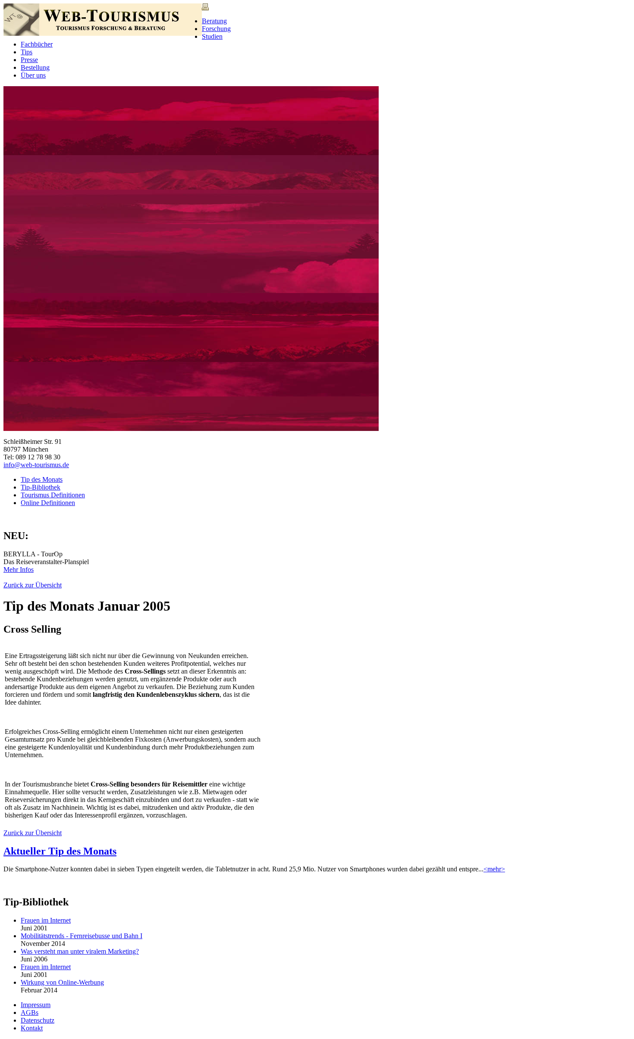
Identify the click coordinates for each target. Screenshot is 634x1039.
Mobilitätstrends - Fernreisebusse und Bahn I (81, 935)
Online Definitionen (48, 502)
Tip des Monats (42, 479)
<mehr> (494, 869)
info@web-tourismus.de (36, 464)
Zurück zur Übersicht (32, 585)
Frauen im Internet (46, 920)
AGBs (29, 1012)
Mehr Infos (18, 569)
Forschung (216, 28)
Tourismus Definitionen (53, 495)
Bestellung (35, 67)
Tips (26, 52)
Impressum (35, 1004)
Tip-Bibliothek (40, 487)
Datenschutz (37, 1020)
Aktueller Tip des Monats (59, 851)
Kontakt (32, 1028)
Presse (29, 59)
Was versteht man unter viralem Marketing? (80, 951)
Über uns (33, 75)
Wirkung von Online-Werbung (62, 982)
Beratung (214, 21)
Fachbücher (37, 44)
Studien (212, 36)
